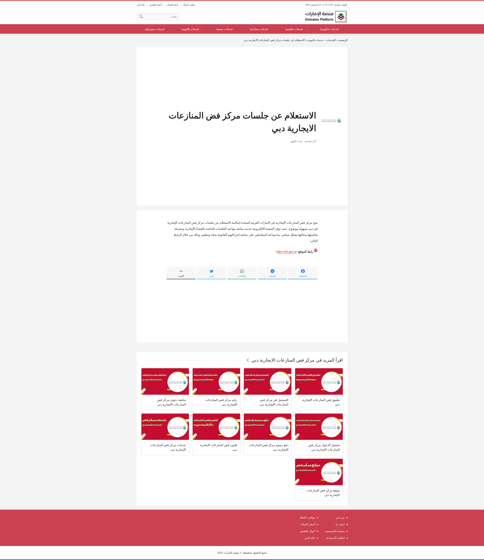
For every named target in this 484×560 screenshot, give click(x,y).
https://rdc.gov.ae (286, 251)
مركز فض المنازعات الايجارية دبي (282, 360)
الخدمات (331, 40)
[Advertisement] (242, 78)
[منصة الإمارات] (326, 17)
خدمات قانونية (315, 40)
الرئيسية (342, 40)
